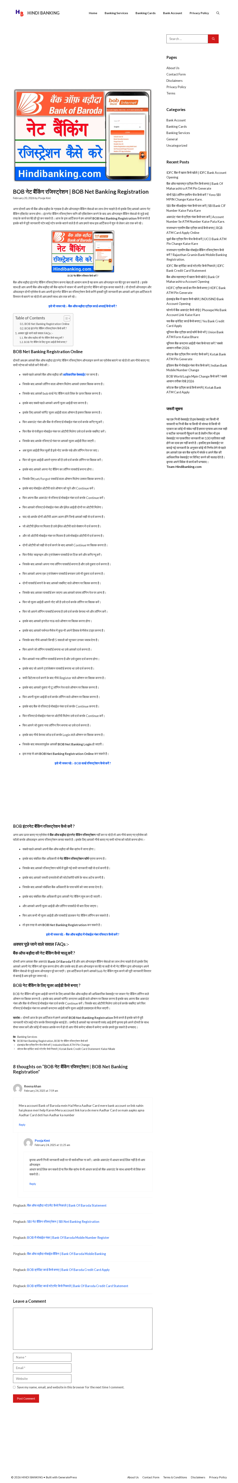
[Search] (213, 38)
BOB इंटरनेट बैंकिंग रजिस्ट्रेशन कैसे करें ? (45, 328)
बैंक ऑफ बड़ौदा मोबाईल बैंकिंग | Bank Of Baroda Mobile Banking (66, 1254)
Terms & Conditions (175, 1477)
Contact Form (176, 74)
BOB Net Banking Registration (35, 1040)
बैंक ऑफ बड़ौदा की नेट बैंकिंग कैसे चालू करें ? (44, 337)
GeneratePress (67, 1477)
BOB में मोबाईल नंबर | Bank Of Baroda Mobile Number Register (68, 1237)
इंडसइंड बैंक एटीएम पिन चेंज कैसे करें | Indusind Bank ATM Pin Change (53, 1044)
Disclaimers (174, 81)
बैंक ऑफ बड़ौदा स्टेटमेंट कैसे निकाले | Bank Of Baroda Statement (67, 1205)
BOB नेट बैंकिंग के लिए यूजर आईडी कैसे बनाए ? (45, 342)
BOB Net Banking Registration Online (46, 323)
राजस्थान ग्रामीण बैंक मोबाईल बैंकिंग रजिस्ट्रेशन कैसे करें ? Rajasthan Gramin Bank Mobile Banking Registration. (196, 254)
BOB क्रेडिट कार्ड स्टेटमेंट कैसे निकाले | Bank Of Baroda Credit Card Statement (77, 1286)
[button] (218, 13)
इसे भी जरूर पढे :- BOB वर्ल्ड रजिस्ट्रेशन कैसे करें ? (83, 763)
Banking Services (116, 13)
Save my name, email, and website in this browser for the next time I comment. (70, 1387)
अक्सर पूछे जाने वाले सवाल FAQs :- (35, 333)
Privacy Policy (199, 13)
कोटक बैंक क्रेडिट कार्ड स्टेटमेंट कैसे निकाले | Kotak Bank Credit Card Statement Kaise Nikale (66, 1048)
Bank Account (172, 13)
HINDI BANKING (43, 12)
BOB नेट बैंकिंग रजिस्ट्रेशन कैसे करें (71, 1040)
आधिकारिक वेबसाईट (74, 374)
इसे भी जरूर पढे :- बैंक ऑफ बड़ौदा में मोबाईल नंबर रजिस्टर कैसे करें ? (82, 934)
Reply (22, 1124)
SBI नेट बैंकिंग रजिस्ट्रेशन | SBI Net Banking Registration (63, 1222)
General (172, 139)
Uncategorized (176, 145)
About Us (172, 68)
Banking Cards (146, 13)
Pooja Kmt (42, 1140)
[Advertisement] (82, 58)
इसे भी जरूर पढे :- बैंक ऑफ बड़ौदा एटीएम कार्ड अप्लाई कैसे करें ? (83, 306)
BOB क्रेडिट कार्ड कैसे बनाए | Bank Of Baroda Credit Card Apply (68, 1270)
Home (93, 13)
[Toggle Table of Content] (65, 318)
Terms (170, 93)
